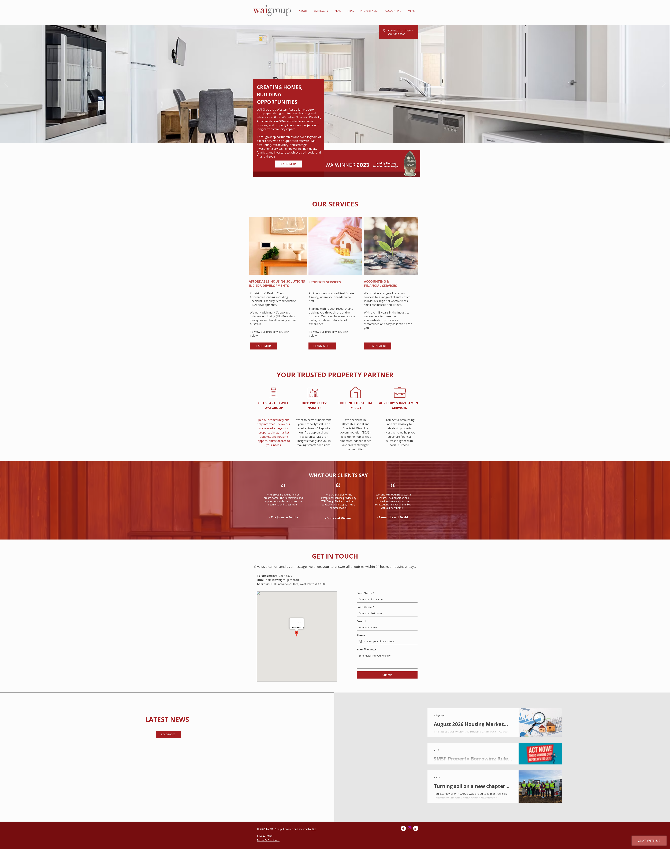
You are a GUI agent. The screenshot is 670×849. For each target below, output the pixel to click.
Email (362, 621)
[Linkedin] (415, 828)
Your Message (366, 649)
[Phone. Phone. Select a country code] (362, 641)
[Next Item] (664, 84)
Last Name (365, 607)
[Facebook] (403, 828)
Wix (314, 829)
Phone (361, 635)
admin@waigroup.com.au (282, 580)
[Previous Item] (6, 84)
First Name (365, 593)
